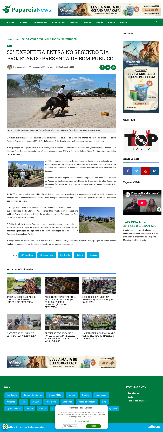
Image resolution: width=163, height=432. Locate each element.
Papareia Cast (58, 22)
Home (11, 22)
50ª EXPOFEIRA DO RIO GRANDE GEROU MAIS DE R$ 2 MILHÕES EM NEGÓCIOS (98, 336)
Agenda (111, 22)
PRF (23, 402)
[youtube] (145, 171)
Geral (17, 39)
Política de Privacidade (138, 401)
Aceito (93, 426)
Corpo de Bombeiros (32, 395)
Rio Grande (65, 255)
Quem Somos (133, 393)
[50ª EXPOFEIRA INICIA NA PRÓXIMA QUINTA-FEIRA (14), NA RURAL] (99, 285)
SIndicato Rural (46, 255)
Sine (104, 402)
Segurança (112, 408)
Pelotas (85, 395)
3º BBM (35, 402)
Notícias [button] (23, 22)
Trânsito (71, 395)
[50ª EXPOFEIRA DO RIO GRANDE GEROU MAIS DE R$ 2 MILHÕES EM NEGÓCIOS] (99, 322)
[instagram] (154, 171)
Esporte (99, 22)
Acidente (11, 402)
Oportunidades (13, 408)
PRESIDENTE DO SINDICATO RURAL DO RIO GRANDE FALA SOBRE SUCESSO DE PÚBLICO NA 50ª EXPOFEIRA (61, 337)
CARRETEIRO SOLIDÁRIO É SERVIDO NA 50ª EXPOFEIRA (21, 334)
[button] (156, 22)
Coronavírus (101, 395)
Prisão (30, 408)
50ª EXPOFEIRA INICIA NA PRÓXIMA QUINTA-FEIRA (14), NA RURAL (97, 299)
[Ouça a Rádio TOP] (141, 140)
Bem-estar (74, 22)
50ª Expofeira (27, 255)
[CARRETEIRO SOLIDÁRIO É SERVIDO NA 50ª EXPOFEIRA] (24, 322)
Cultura (87, 22)
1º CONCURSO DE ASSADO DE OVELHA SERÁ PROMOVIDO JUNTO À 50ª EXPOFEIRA (21, 299)
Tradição (93, 255)
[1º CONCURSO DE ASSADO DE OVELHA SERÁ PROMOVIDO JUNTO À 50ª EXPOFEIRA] (24, 285)
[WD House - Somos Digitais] (154, 427)
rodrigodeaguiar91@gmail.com (42, 67)
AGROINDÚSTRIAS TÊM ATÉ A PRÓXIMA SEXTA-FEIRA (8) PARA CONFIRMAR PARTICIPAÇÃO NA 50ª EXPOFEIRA (60, 302)
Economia (67, 402)
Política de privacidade (82, 421)
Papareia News (40, 22)
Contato (123, 22)
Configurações (70, 426)
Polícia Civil (51, 402)
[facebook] (127, 171)
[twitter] (136, 171)
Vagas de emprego (86, 402)
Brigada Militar (55, 395)
